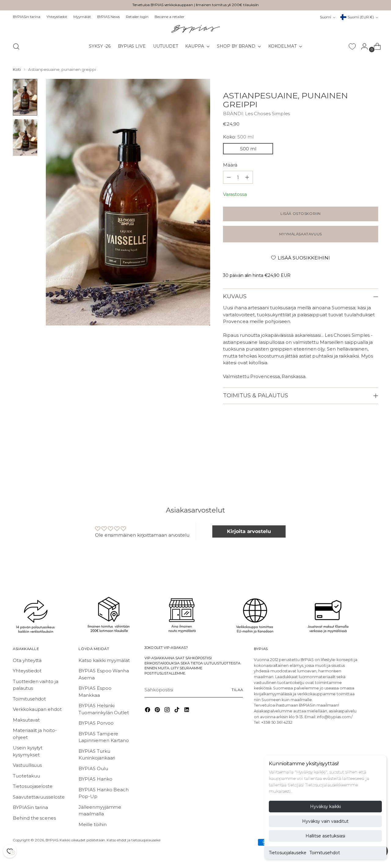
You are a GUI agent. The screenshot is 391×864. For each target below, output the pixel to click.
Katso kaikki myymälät (104, 660)
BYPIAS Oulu (93, 768)
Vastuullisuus (27, 765)
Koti (17, 69)
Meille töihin (92, 824)
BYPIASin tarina (30, 807)
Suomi (325, 17)
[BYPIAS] (195, 28)
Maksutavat (26, 720)
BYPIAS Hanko (95, 779)
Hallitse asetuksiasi (325, 836)
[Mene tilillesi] (362, 46)
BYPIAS (52, 840)
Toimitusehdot (324, 852)
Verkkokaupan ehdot (37, 709)
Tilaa (237, 690)
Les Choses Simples (267, 113)
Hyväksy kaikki (325, 806)
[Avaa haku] (16, 46)
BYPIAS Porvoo (96, 723)
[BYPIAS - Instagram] (167, 711)
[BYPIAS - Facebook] (148, 711)
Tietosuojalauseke (287, 852)
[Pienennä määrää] (247, 177)
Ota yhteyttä (27, 660)
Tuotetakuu (26, 776)
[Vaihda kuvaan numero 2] (25, 137)
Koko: (238, 137)
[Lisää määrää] (228, 177)
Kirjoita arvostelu (249, 531)
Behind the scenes (34, 818)
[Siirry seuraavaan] (373, 465)
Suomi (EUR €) (361, 17)
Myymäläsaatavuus (300, 234)
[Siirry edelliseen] (359, 465)
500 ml (248, 149)
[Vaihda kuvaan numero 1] (25, 97)
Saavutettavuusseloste (38, 797)
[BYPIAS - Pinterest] (158, 711)
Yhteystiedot (27, 671)
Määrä (230, 165)
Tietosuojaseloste (33, 786)
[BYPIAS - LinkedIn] (187, 711)
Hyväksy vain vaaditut (325, 821)
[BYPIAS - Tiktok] (177, 711)
